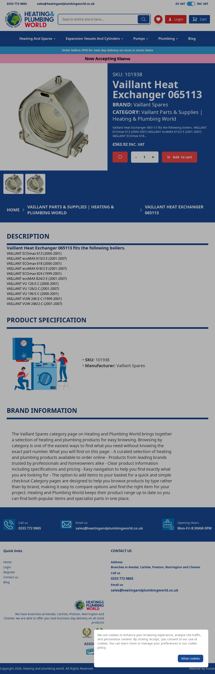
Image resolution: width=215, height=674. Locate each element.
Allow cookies (190, 658)
